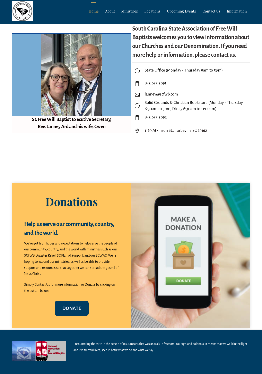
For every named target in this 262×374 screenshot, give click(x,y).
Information (237, 11)
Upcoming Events (181, 11)
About (110, 11)
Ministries (129, 11)
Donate (71, 308)
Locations (152, 11)
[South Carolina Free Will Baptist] (22, 18)
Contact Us (211, 11)
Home (94, 11)
